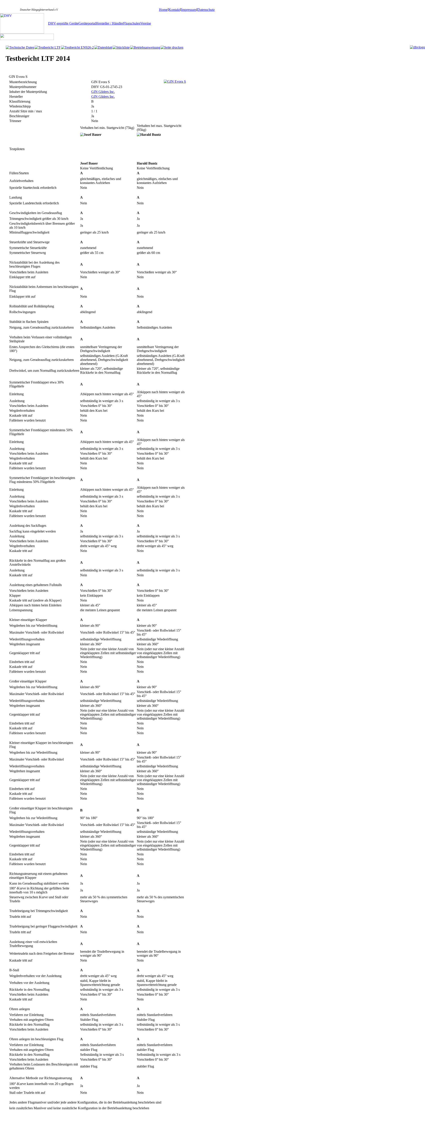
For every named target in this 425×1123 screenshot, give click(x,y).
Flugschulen (131, 23)
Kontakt (174, 9)
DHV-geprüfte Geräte (63, 23)
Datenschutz (206, 9)
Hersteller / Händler (109, 23)
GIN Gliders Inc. (103, 92)
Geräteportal (87, 23)
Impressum (188, 9)
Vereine (145, 23)
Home (163, 9)
